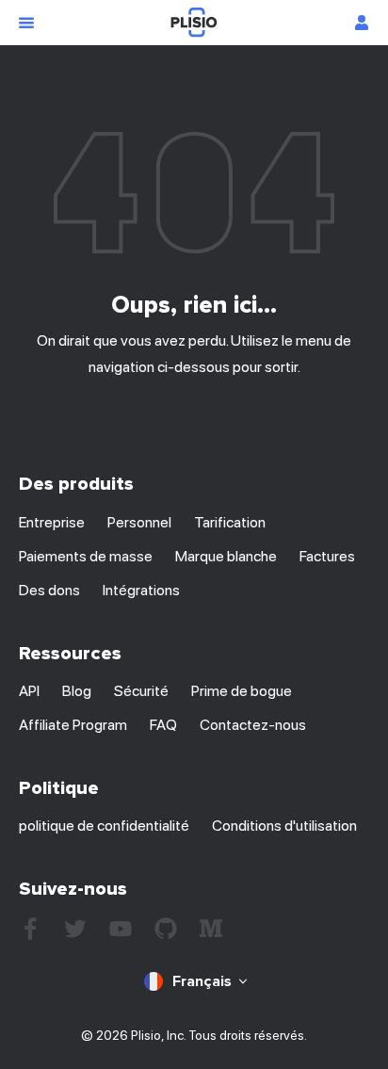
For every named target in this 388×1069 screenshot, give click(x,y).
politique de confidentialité (104, 825)
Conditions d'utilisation (284, 825)
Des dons (49, 590)
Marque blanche (226, 556)
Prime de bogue (241, 691)
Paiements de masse (86, 556)
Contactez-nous (253, 725)
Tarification (230, 522)
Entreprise (52, 522)
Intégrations (141, 590)
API (29, 691)
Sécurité (141, 691)
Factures (327, 556)
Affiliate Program (73, 725)
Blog (76, 691)
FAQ (163, 725)
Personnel (139, 522)
